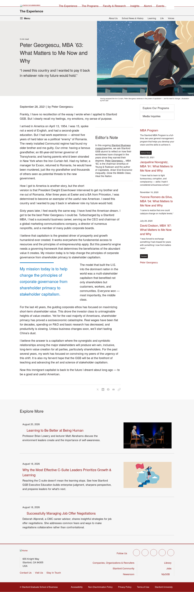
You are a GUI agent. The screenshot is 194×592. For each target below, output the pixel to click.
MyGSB (166, 574)
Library (167, 562)
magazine (113, 147)
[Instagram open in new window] (153, 552)
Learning (152, 18)
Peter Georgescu (114, 160)
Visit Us (39, 572)
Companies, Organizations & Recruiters (113, 562)
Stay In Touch (53, 572)
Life (162, 18)
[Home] (24, 550)
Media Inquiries (151, 116)
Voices (171, 18)
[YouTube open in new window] (162, 552)
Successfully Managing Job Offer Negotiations (61, 513)
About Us (113, 18)
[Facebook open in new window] (145, 552)
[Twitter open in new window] (136, 552)
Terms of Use (144, 586)
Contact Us (26, 572)
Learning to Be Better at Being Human (55, 430)
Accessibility (77, 586)
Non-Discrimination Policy (101, 586)
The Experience (31, 11)
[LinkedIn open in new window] (170, 552)
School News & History (132, 18)
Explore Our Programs (156, 108)
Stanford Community (123, 568)
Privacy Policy (125, 586)
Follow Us (122, 553)
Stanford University (164, 586)
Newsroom (128, 574)
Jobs (168, 568)
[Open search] (170, 5)
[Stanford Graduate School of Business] (30, 6)
